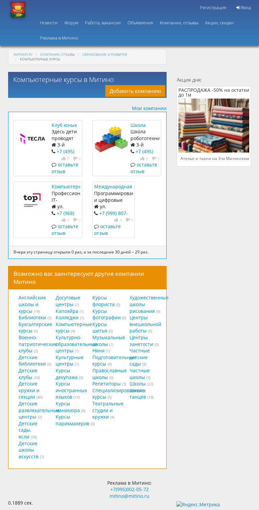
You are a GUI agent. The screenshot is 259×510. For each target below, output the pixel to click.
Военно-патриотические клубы (38, 344)
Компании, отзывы (179, 23)
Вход (245, 7)
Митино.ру (23, 54)
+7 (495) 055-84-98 (63, 154)
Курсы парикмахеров (72, 420)
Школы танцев (138, 393)
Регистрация (213, 7)
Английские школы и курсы (32, 304)
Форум (71, 23)
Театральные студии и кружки (107, 410)
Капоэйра (67, 311)
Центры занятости (141, 340)
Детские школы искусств (28, 450)
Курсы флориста (103, 300)
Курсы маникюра (68, 406)
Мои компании (149, 108)
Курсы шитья (99, 327)
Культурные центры (70, 360)
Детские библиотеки (32, 360)
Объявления (140, 23)
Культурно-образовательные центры (76, 344)
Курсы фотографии (106, 314)
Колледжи (67, 317)
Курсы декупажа (67, 373)
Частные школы (140, 373)
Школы (138, 383)
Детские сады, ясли (28, 430)
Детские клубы (28, 373)
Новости (49, 23)
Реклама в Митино (59, 38)
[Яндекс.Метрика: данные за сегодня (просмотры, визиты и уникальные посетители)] (198, 504)
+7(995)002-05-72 (129, 489)
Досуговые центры (68, 300)
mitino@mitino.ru (129, 496)
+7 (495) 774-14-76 (142, 154)
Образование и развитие (104, 54)
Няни (98, 350)
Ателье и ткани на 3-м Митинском (214, 159)
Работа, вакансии (103, 23)
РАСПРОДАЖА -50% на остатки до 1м (213, 93)
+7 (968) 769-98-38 (63, 216)
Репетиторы (106, 383)
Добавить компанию (135, 90)
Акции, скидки (219, 23)
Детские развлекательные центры (39, 410)
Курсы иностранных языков (71, 390)
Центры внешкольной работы (145, 324)
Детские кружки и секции (29, 390)
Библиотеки (32, 317)
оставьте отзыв (65, 168)
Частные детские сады (140, 357)
